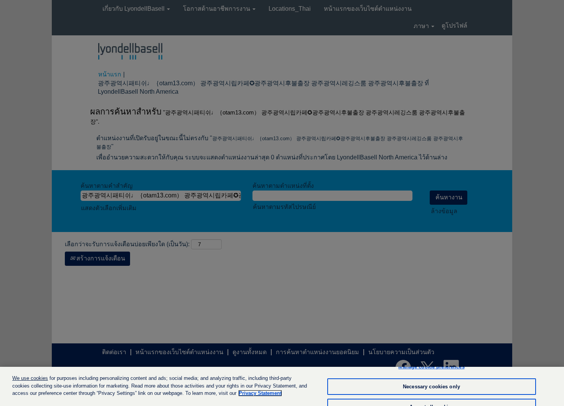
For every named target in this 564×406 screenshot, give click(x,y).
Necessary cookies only (431, 386)
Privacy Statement (260, 393)
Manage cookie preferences (431, 367)
